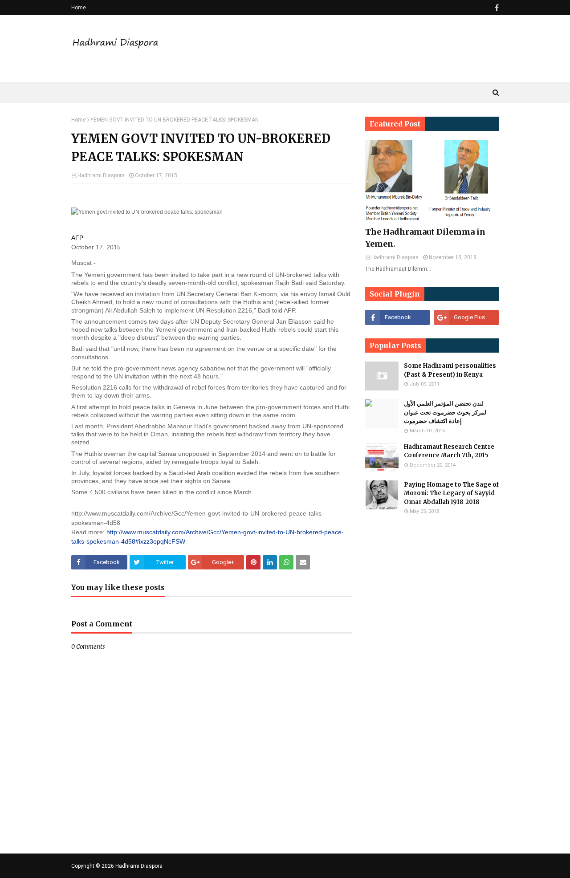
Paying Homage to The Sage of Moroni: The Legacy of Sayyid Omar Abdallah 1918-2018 (451, 493)
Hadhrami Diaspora (101, 175)
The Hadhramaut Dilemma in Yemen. (425, 238)
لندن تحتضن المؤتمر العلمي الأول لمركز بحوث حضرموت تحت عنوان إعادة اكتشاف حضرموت (445, 412)
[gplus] (466, 317)
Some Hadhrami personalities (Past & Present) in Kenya (450, 370)
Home (78, 7)
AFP (77, 237)
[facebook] (496, 8)
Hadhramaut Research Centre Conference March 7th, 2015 (449, 451)
